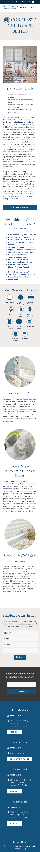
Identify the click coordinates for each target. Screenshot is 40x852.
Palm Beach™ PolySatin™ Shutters (22, 235)
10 (31, 79)
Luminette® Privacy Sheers (19, 277)
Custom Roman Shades (17, 257)
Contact (24, 7)
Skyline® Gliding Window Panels (21, 252)
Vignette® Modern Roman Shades (22, 249)
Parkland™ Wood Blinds (17, 264)
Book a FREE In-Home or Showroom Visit (19, 2)
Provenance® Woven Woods (19, 259)
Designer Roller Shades (17, 254)
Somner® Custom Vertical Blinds (21, 274)
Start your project (20, 208)
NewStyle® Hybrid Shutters (19, 237)
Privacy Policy (20, 848)
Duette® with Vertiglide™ (18, 272)
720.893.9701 (15, 807)
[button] (36, 8)
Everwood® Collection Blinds (20, 262)
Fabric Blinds (13, 279)
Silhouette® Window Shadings (20, 247)
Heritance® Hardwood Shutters (21, 240)
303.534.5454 (15, 716)
